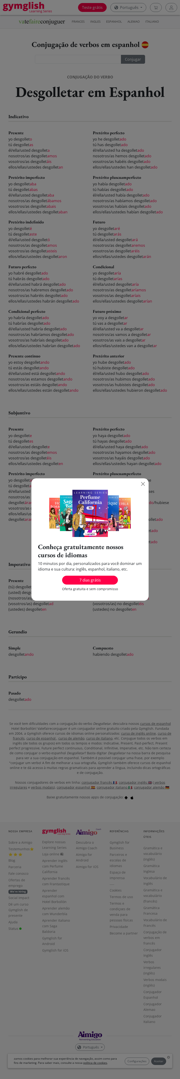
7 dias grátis (90, 580)
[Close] (143, 484)
